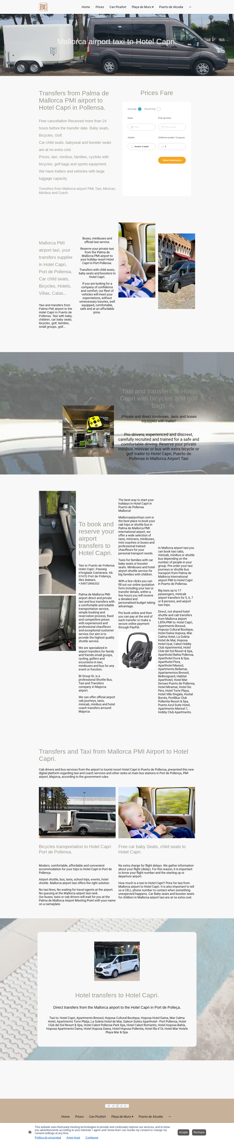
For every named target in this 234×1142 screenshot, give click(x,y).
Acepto (183, 1132)
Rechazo (199, 1132)
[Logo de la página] (43, 7)
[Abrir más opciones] (190, 6)
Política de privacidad (48, 1137)
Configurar (91, 1137)
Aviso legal (73, 1137)
